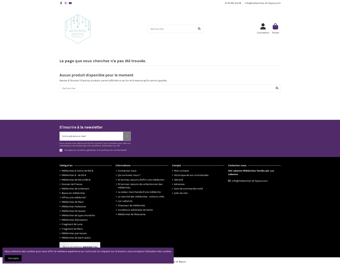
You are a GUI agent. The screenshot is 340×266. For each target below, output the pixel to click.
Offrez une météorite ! (74, 197)
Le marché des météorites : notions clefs (141, 196)
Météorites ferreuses (74, 210)
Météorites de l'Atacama (131, 214)
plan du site (181, 193)
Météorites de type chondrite (78, 215)
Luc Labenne (125, 201)
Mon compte (181, 170)
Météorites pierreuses (74, 233)
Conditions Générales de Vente (135, 209)
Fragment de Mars (72, 228)
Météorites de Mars (73, 201)
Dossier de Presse (72, 184)
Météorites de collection (75, 188)
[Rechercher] (199, 29)
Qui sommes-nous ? (129, 175)
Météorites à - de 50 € (74, 175)
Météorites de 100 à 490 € (76, 179)
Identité (178, 179)
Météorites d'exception (75, 219)
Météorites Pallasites (74, 206)
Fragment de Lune (72, 224)
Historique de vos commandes (191, 175)
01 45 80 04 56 (233, 3)
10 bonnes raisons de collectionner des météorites (140, 186)
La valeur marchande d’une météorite (139, 192)
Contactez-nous (127, 170)
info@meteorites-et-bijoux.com (263, 3)
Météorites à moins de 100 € (77, 170)
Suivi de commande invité (188, 188)
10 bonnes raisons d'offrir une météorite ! (141, 179)
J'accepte (13, 258)
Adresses (179, 184)
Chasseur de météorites (131, 205)
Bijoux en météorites (73, 193)
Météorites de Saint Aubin (76, 237)
